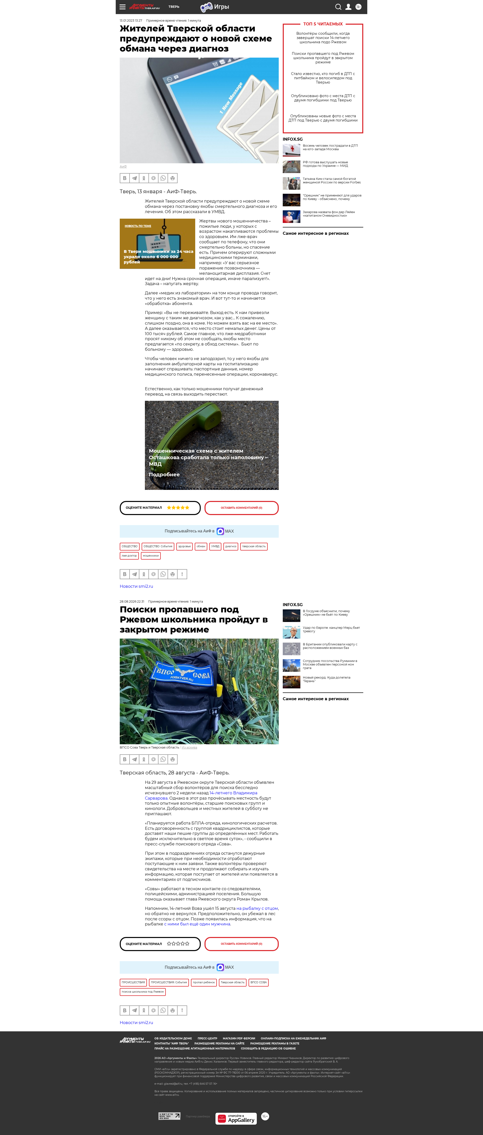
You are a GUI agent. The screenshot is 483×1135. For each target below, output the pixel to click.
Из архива (189, 747)
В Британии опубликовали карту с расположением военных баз (330, 646)
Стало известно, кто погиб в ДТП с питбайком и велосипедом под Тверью (323, 78)
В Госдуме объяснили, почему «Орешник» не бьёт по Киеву (326, 612)
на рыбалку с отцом (257, 908)
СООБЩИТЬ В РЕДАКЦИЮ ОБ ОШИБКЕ (268, 1048)
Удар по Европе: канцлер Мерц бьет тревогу (331, 629)
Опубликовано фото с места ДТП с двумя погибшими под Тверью (323, 98)
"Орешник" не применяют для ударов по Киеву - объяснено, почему (332, 197)
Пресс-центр (207, 1038)
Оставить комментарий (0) (241, 508)
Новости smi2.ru (136, 586)
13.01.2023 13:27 (131, 20)
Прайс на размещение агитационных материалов (194, 1048)
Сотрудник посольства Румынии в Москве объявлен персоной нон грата (330, 664)
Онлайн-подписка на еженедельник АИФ (293, 1038)
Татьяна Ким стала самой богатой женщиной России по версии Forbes (332, 180)
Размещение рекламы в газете (274, 1043)
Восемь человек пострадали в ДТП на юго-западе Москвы (330, 147)
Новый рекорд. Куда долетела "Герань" (326, 679)
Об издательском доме (173, 1038)
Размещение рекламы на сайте (219, 1043)
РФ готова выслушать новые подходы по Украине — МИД (325, 164)
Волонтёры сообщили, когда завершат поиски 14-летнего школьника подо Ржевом (323, 37)
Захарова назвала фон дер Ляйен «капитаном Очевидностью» (329, 213)
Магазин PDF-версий (239, 1038)
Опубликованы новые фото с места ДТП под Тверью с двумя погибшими (323, 118)
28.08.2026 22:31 (132, 601)
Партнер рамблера (198, 1116)
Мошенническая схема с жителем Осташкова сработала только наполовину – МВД (208, 457)
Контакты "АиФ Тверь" (171, 1043)
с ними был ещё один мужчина (197, 924)
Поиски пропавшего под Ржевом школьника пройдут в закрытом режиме (323, 58)
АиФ (123, 166)
